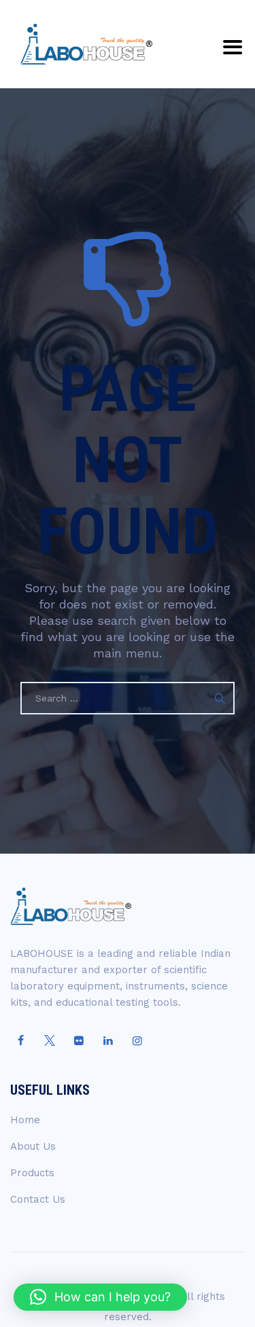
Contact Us (37, 1199)
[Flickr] (79, 1041)
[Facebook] (20, 1041)
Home (25, 1120)
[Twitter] (49, 1041)
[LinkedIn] (108, 1041)
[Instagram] (137, 1041)
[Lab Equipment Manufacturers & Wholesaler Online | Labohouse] (86, 44)
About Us (33, 1146)
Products (32, 1173)
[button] (100, 1297)
